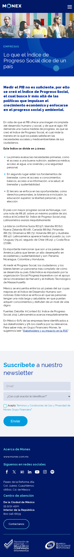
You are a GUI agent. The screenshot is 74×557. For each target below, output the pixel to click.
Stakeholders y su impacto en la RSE (45, 330)
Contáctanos (16, 524)
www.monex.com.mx (16, 456)
